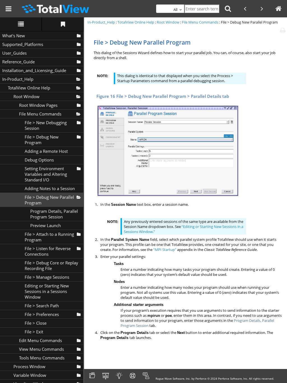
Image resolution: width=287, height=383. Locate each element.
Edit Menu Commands (40, 340)
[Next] (261, 8)
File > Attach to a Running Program (49, 237)
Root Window (26, 96)
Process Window (29, 366)
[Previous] (245, 8)
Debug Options (39, 160)
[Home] (278, 8)
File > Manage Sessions (47, 277)
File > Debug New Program (42, 139)
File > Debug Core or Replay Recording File (51, 265)
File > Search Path (42, 305)
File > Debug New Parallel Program (49, 200)
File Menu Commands (40, 114)
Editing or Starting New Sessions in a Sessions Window (47, 291)
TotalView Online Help (29, 88)
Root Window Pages (38, 105)
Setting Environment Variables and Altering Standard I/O (46, 174)
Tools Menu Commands (41, 358)
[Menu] (8, 8)
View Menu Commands (41, 349)
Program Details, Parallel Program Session (54, 214)
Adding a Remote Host (46, 151)
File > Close (36, 323)
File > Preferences (42, 314)
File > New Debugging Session (46, 125)
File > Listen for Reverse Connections (48, 251)
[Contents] (20, 24)
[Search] (227, 8)
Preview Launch (45, 225)
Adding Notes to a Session (50, 188)
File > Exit (34, 331)
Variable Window (29, 375)
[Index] (63, 24)
